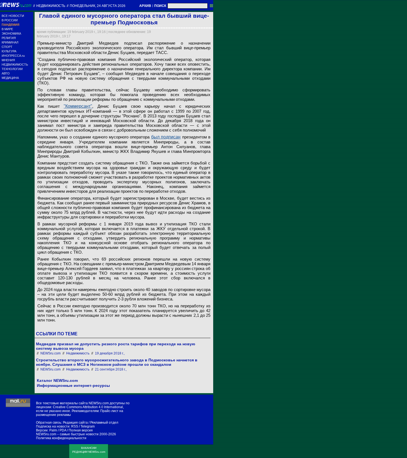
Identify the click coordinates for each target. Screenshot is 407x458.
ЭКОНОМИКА (11, 33)
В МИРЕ (7, 29)
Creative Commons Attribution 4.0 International (88, 407)
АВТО (6, 73)
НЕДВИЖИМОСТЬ (15, 64)
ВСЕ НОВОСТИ (13, 15)
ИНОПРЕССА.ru (13, 55)
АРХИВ (145, 6)
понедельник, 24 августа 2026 (97, 6)
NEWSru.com (50, 353)
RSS (74, 426)
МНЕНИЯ (8, 60)
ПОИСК (160, 6)
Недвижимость (50, 6)
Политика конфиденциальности (61, 438)
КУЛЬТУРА (9, 51)
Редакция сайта (75, 422)
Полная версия (81, 430)
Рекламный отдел (104, 422)
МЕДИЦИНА (10, 77)
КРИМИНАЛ (10, 42)
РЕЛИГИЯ (9, 38)
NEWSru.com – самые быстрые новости (67, 434)
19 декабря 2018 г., (110, 353)
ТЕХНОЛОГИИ (12, 69)
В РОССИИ (10, 20)
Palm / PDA (57, 430)
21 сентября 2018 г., (111, 369)
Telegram (88, 426)
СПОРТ (7, 46)
